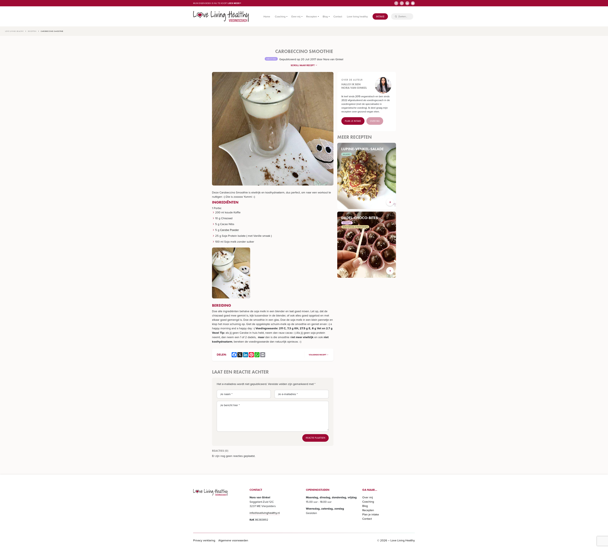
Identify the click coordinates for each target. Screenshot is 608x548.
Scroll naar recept (303, 65)
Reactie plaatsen (315, 437)
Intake (380, 16)
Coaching (280, 16)
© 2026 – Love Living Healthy (396, 540)
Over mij (296, 16)
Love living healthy (357, 16)
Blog (325, 16)
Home (266, 16)
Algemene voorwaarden (233, 540)
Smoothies (271, 59)
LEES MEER (234, 3)
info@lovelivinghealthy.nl (265, 513)
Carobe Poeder (229, 230)
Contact (337, 16)
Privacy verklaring (204, 540)
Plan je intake (353, 121)
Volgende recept (318, 354)
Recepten (311, 16)
